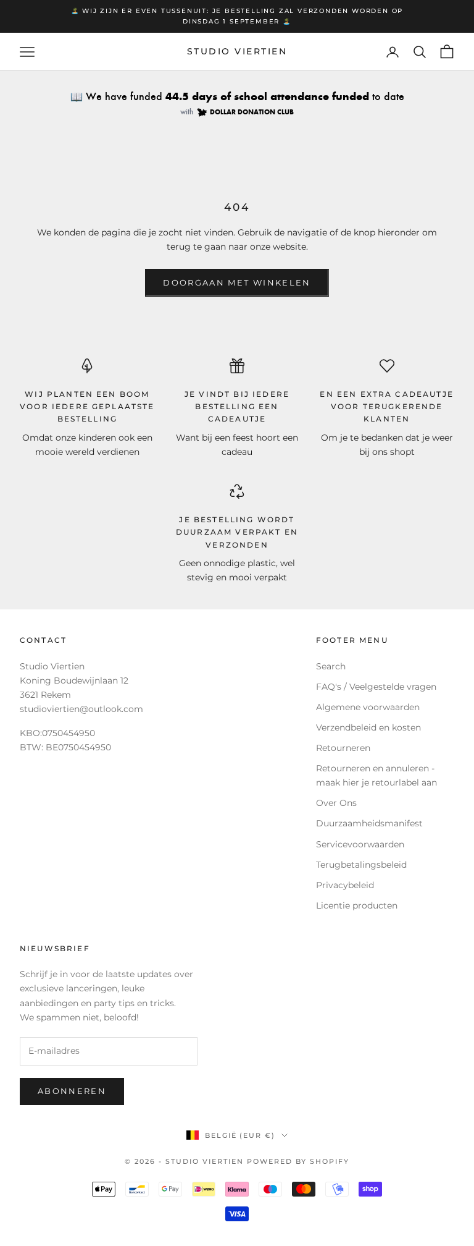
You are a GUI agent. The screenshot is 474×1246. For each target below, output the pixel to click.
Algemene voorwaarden (368, 707)
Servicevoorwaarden (360, 844)
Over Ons (336, 802)
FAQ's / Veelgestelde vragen (376, 686)
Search (331, 666)
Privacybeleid (345, 885)
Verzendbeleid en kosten (368, 727)
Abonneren (72, 1091)
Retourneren (343, 747)
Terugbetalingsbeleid (361, 864)
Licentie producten (356, 905)
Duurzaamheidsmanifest (369, 823)
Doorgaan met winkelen (236, 282)
